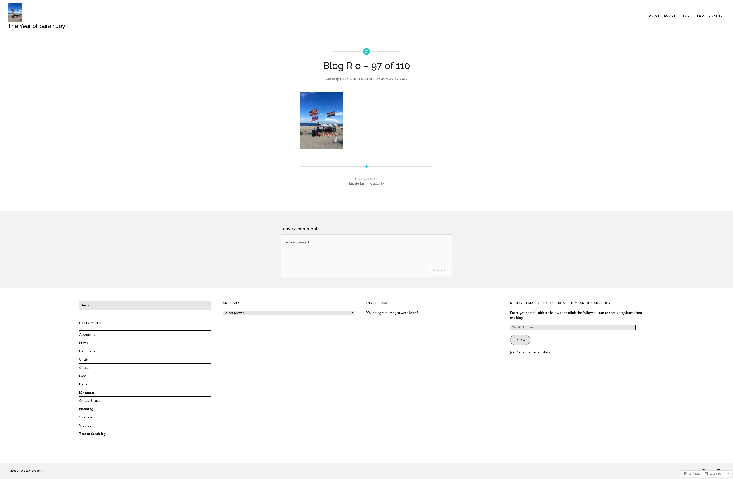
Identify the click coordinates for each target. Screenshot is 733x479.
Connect (717, 15)
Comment (439, 270)
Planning (86, 409)
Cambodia (87, 351)
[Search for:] (145, 305)
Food (83, 376)
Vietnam (86, 425)
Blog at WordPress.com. (26, 470)
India (83, 384)
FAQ (700, 15)
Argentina (87, 334)
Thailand (86, 417)
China (84, 368)
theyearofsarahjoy (360, 79)
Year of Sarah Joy (92, 434)
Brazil (83, 343)
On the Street (89, 401)
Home (654, 15)
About (686, 15)
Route (670, 15)
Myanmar (86, 392)
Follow (520, 340)
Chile (83, 359)
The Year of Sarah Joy (36, 26)
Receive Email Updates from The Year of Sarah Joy (560, 303)
